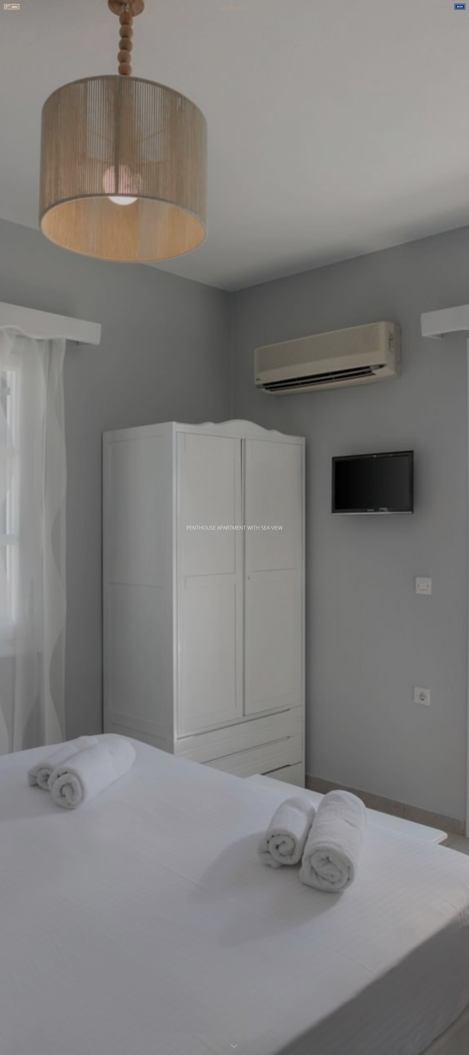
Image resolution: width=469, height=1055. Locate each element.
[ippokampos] (234, 12)
